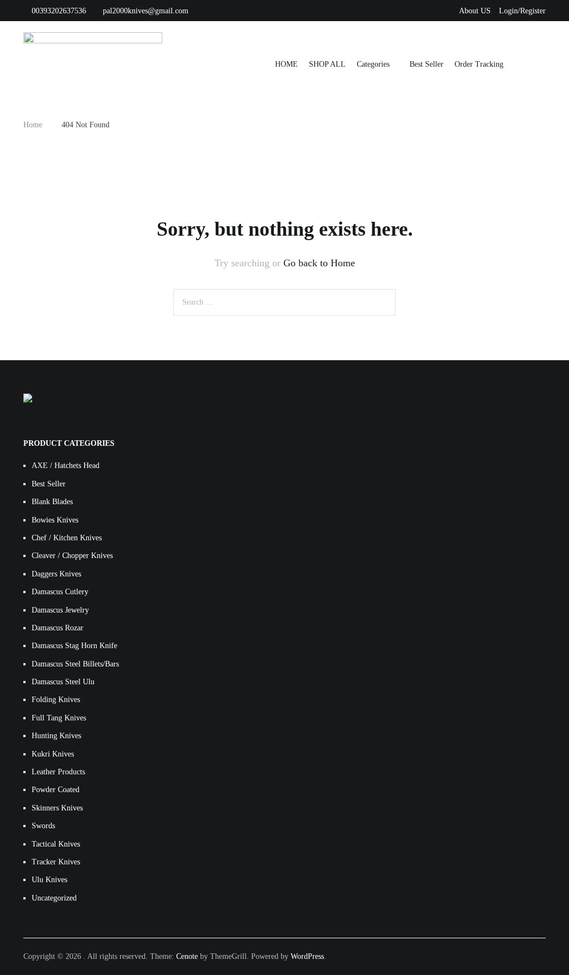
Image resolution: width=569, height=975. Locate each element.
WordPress (307, 956)
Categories (373, 64)
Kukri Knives (53, 754)
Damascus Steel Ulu (63, 682)
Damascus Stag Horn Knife (74, 645)
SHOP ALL (327, 64)
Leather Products (58, 772)
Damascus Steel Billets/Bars (75, 664)
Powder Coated (55, 789)
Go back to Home (319, 262)
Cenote (187, 956)
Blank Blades (52, 502)
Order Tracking (479, 64)
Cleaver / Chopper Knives (72, 555)
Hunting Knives (56, 736)
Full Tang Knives (59, 718)
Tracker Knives (56, 862)
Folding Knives (56, 699)
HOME (286, 64)
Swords (43, 826)
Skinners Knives (57, 808)
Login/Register (522, 11)
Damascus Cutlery (60, 592)
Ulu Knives (49, 879)
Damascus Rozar (57, 628)
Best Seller (426, 64)
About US (475, 11)
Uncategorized (54, 898)
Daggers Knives (56, 574)
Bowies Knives (55, 520)
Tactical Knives (56, 844)
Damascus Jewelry (60, 610)
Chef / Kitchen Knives (67, 538)
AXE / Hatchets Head (65, 465)
